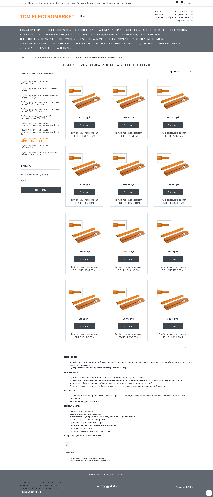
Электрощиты (178, 30)
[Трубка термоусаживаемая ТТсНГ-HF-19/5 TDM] (128, 299)
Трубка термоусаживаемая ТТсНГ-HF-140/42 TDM (84, 268)
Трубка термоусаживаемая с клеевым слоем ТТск (39, 89)
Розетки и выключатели (148, 39)
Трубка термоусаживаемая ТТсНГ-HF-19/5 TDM (128, 335)
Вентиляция (83, 43)
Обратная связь (115, 3)
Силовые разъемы (91, 39)
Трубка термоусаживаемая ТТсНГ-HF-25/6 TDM (172, 335)
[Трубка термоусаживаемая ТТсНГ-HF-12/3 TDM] (84, 299)
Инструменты (66, 39)
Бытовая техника (169, 43)
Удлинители (146, 43)
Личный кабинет (85, 3)
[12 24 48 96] (187, 348)
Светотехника (84, 30)
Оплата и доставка (65, 3)
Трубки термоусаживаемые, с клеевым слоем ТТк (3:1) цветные (40, 103)
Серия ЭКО (45, 48)
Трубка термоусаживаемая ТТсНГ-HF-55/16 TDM (84, 134)
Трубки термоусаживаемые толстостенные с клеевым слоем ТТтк (40, 123)
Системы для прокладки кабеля (97, 34)
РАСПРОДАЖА (64, 48)
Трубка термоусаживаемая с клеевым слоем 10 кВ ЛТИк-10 (39, 153)
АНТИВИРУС (27, 48)
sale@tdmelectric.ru (183, 20)
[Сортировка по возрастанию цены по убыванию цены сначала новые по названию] (180, 71)
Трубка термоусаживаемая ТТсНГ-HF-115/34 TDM (128, 201)
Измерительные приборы (36, 39)
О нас (23, 3)
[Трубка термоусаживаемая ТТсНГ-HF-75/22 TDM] (128, 97)
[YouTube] (107, 486)
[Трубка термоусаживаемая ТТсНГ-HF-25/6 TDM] (173, 299)
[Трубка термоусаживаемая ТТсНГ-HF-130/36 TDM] (173, 165)
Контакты (100, 3)
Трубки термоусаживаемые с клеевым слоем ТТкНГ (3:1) (40, 96)
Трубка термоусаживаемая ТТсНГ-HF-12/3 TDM (84, 335)
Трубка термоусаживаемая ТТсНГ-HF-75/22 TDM (128, 134)
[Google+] (115, 486)
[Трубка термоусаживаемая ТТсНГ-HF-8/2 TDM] (84, 165)
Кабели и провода (109, 30)
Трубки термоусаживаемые (60, 57)
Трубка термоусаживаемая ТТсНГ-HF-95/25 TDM (172, 134)
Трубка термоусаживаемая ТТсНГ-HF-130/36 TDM (172, 201)
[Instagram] (104, 486)
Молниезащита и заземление (141, 34)
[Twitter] (111, 486)
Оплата (128, 3)
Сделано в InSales (184, 487)
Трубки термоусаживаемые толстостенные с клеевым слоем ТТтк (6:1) (40, 131)
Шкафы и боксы (30, 34)
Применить (40, 189)
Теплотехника (62, 43)
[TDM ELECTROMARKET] (47, 16)
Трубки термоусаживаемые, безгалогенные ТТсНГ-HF (34, 139)
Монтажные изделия (58, 34)
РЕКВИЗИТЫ (94, 474)
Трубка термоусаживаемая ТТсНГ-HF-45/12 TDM (172, 268)
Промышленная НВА (58, 30)
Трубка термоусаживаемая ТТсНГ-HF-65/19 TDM (128, 268)
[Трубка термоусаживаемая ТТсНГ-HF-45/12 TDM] (173, 232)
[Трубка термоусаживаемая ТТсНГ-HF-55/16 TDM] (84, 97)
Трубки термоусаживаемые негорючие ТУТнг (34, 82)
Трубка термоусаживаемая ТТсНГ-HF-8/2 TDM (84, 201)
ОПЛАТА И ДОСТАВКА (114, 474)
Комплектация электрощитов (145, 30)
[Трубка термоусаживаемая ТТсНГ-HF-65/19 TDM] (128, 232)
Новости (32, 3)
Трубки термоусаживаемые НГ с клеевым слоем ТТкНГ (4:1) (37, 117)
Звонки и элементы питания (114, 43)
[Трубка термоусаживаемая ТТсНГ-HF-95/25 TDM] (173, 97)
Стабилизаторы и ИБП (34, 43)
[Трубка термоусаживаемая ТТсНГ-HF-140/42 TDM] (84, 232)
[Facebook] (101, 486)
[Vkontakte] (98, 486)
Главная (23, 57)
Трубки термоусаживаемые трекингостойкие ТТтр (34, 146)
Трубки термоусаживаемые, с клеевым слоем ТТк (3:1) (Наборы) (40, 110)
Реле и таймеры (118, 39)
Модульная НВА (30, 30)
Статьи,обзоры (46, 3)
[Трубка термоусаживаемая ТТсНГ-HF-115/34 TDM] (128, 165)
